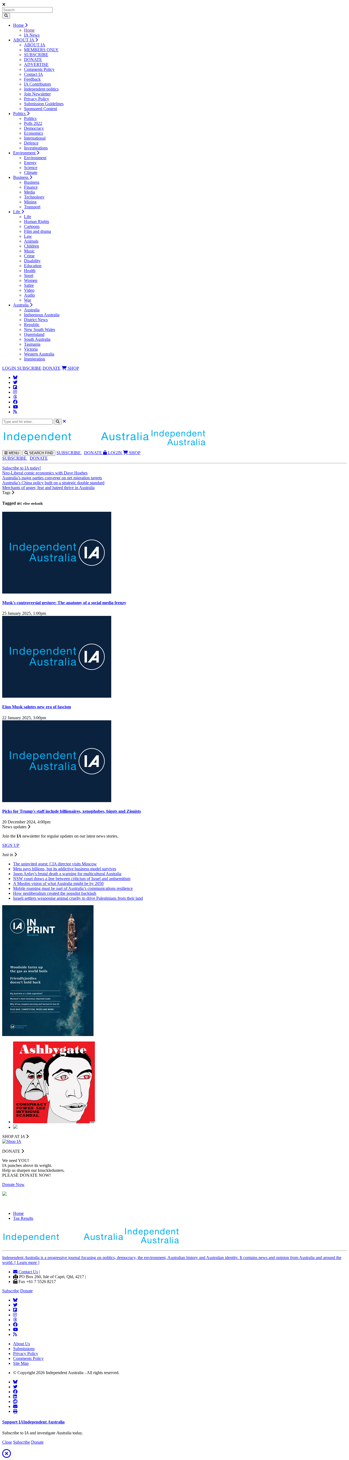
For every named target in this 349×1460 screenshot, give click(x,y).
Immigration (34, 359)
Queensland (34, 334)
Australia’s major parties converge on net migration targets (52, 477)
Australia (21, 305)
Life (17, 211)
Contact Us (27, 1271)
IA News (32, 35)
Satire (29, 285)
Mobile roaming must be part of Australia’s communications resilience (73, 888)
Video (29, 290)
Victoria (31, 349)
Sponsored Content (40, 108)
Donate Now (13, 1184)
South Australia (37, 339)
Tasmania (32, 344)
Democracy (34, 128)
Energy (30, 162)
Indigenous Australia (41, 314)
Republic (32, 324)
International (35, 138)
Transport (32, 206)
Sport (28, 275)
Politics (20, 113)
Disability (32, 260)
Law (28, 236)
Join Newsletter (37, 94)
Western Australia (39, 354)
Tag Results (23, 1218)
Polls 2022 (33, 123)
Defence (31, 143)
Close (7, 1442)
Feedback (32, 79)
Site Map (21, 1363)
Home (19, 25)
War (27, 300)
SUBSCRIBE (36, 54)
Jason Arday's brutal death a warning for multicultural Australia (67, 873)
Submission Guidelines (44, 103)
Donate (26, 1291)
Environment (25, 152)
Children (31, 246)
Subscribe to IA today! (21, 468)
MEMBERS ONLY (41, 49)
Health (29, 270)
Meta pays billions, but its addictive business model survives (64, 868)
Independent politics (41, 89)
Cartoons (32, 226)
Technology (34, 197)
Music (29, 251)
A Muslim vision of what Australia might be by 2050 (58, 883)
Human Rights (36, 221)
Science (30, 167)
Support (33, 1422)
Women (30, 280)
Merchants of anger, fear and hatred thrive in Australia (48, 487)
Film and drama (37, 231)
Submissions (24, 1348)
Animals (31, 241)
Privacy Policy (36, 99)
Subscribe (10, 1291)
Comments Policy (39, 69)
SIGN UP (10, 845)
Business (21, 177)
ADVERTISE (36, 64)
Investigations (36, 148)
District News (36, 319)
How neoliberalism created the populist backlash (54, 893)
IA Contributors (37, 84)
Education (32, 265)
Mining (30, 202)
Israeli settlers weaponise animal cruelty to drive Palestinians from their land (78, 898)
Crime (29, 256)
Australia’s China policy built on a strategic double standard (53, 482)
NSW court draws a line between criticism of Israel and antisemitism (71, 878)
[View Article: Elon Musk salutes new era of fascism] (56, 696)
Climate (30, 172)
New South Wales (39, 329)
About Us (21, 1343)
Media (29, 192)
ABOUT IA (24, 40)
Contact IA (33, 74)
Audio (29, 295)
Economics (33, 133)
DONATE (33, 59)
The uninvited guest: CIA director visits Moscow (55, 864)
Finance (31, 187)
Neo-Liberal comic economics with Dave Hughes (45, 473)
